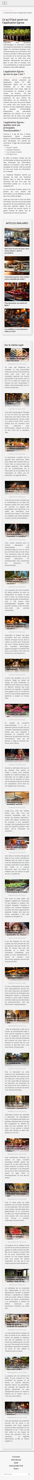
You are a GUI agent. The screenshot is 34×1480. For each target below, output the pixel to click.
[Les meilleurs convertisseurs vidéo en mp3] (17, 318)
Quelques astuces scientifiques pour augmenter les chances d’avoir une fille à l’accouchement (16, 934)
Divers (11, 10)
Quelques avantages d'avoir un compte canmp (15, 1236)
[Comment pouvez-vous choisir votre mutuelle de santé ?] (17, 265)
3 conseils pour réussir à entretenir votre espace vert (17, 1193)
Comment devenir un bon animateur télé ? (16, 758)
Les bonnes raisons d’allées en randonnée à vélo (17, 1020)
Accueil (3, 10)
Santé (16, 1463)
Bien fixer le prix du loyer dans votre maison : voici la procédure (17, 251)
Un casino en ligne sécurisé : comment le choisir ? (16, 1148)
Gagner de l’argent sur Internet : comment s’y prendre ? (16, 626)
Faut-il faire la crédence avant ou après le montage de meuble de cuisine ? (17, 1325)
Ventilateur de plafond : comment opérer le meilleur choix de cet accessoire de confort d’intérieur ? (17, 1281)
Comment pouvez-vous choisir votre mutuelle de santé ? (17, 278)
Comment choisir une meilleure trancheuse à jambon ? (16, 448)
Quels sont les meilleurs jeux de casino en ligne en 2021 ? (17, 847)
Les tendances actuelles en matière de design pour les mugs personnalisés (17, 359)
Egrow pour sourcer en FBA (13, 78)
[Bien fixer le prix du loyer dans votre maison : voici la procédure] (17, 237)
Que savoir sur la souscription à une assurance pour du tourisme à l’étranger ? (16, 803)
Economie (16, 1457)
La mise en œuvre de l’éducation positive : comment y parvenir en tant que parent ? (16, 1107)
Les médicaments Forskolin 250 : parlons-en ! (17, 714)
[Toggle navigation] (4, 3)
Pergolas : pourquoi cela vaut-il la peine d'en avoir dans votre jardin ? (17, 1367)
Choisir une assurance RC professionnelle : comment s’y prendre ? (17, 534)
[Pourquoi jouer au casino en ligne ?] (17, 291)
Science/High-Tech (16, 1466)
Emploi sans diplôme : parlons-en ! (16, 668)
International (16, 1460)
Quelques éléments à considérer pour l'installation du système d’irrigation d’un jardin (17, 891)
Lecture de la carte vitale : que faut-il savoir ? (17, 976)
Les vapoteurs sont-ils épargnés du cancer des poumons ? (17, 1412)
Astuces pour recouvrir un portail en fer (16, 1062)
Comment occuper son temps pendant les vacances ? (16, 581)
